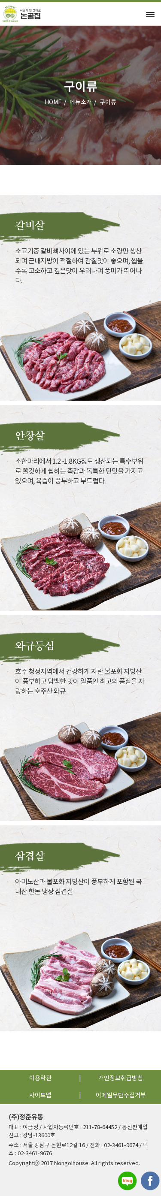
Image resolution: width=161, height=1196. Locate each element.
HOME (53, 102)
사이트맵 (40, 1095)
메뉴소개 (81, 102)
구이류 (108, 102)
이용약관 (40, 1078)
